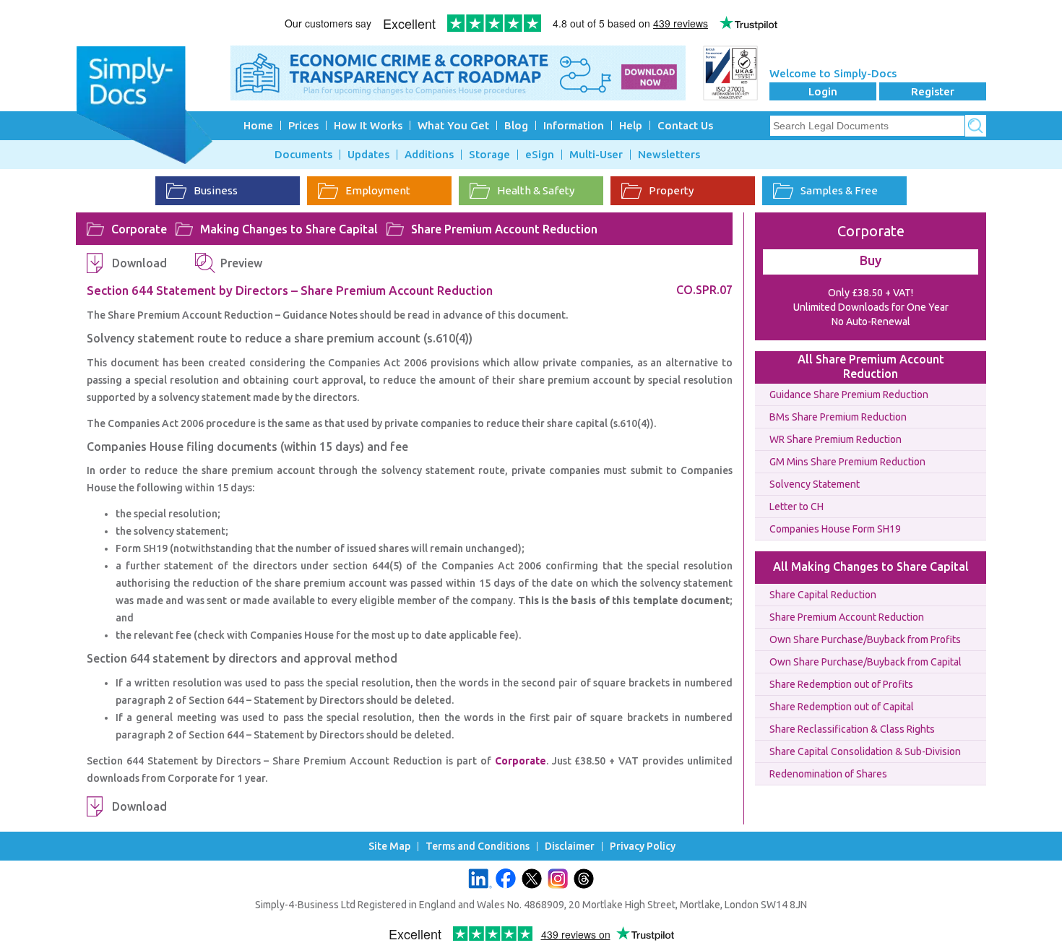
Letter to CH (796, 506)
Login (822, 91)
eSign (539, 155)
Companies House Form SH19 (835, 529)
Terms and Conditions (478, 846)
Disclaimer (570, 846)
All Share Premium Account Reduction (871, 366)
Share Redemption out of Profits (841, 684)
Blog (516, 125)
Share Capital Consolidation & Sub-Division (865, 751)
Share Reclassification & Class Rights (852, 729)
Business (216, 190)
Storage (489, 155)
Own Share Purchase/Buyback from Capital (865, 662)
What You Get (453, 125)
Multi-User (596, 155)
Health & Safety (535, 190)
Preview (241, 263)
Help (630, 125)
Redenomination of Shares (828, 774)
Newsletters (669, 155)
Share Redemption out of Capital (841, 706)
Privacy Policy (642, 846)
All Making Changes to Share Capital (871, 566)
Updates (368, 155)
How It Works (368, 125)
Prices (303, 125)
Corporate (139, 229)
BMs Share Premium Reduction (838, 417)
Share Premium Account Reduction (504, 229)
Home (258, 125)
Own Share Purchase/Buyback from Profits (865, 639)
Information (573, 125)
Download (139, 263)
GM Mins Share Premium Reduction (847, 461)
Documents (303, 155)
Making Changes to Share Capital (289, 229)
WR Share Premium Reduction (835, 439)
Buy (870, 260)
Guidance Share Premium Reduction (848, 394)
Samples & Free (839, 190)
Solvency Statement (814, 484)
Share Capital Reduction (822, 594)
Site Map (389, 846)
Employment (377, 190)
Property (671, 190)
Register (932, 91)
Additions (429, 155)
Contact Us (685, 125)
